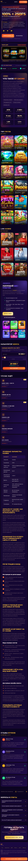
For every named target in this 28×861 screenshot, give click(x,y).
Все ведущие (4, 231)
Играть (20, 856)
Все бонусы (19, 35)
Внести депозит (14, 368)
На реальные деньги (9, 317)
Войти (15, 1)
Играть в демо (8, 313)
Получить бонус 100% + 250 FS (14, 837)
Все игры (3, 133)
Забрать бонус (7, 35)
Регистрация (23, 1)
